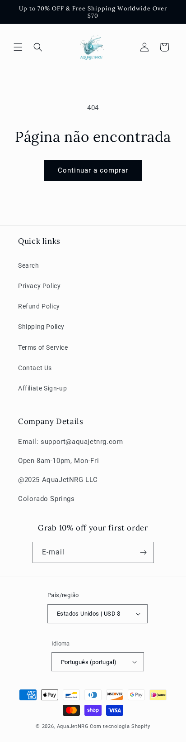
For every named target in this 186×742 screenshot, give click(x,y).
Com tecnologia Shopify (120, 726)
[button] (18, 47)
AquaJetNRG (73, 726)
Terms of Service (43, 347)
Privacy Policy (39, 285)
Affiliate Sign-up (42, 388)
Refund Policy (39, 306)
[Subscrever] (143, 552)
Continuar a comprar (93, 170)
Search (28, 265)
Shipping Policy (41, 326)
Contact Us (35, 367)
